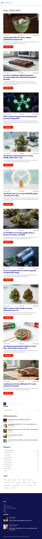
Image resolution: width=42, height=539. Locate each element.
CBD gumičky (6, 487)
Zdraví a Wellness (22, 461)
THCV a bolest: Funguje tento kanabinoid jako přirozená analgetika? (20, 117)
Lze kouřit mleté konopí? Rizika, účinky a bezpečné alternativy (23, 439)
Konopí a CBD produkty (22, 450)
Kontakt (4, 511)
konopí (9, 479)
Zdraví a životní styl (22, 457)
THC (12, 482)
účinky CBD (14, 479)
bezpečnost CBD (16, 485)
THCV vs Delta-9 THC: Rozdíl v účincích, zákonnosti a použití (18, 309)
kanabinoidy (24, 479)
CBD (5, 479)
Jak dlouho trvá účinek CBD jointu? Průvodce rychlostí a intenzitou (19, 385)
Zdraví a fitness (22, 468)
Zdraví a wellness (22, 452)
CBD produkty (18, 482)
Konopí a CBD (22, 455)
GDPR (4, 509)
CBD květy (13, 487)
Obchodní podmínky (7, 506)
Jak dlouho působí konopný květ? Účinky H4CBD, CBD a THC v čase (18, 157)
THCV (22, 485)
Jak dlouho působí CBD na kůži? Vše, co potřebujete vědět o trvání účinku (22, 425)
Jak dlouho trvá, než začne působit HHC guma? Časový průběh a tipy (20, 194)
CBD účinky (31, 479)
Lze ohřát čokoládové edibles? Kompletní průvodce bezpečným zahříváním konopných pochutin (19, 77)
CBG (26, 485)
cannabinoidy (34, 482)
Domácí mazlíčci (22, 466)
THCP (35, 485)
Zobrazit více (8, 46)
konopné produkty (7, 485)
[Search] (37, 410)
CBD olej (24, 482)
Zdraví (22, 470)
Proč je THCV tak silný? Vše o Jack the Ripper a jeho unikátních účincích (23, 430)
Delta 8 (30, 485)
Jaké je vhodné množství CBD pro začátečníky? (19, 419)
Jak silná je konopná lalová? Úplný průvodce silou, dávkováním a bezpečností (19, 347)
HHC (19, 479)
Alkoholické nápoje (22, 464)
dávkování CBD (7, 482)
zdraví (29, 482)
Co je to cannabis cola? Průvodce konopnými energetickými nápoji (19, 271)
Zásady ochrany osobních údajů (9, 508)
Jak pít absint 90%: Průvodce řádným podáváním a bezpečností (17, 38)
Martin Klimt (36, 35)
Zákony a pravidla (22, 459)
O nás (4, 504)
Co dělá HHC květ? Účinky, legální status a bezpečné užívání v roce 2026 (18, 234)
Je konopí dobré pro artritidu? (15, 435)
